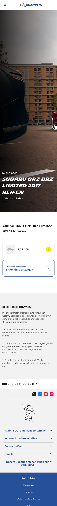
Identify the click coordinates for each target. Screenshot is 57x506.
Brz (12, 384)
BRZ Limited (23, 384)
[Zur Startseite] (31, 5)
